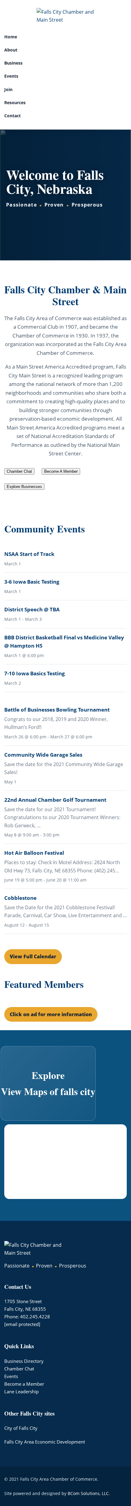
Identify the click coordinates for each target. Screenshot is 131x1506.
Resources (15, 102)
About (10, 50)
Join (8, 89)
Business (13, 63)
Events (11, 76)
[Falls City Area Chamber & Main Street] (65, 16)
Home (10, 37)
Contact (12, 115)
